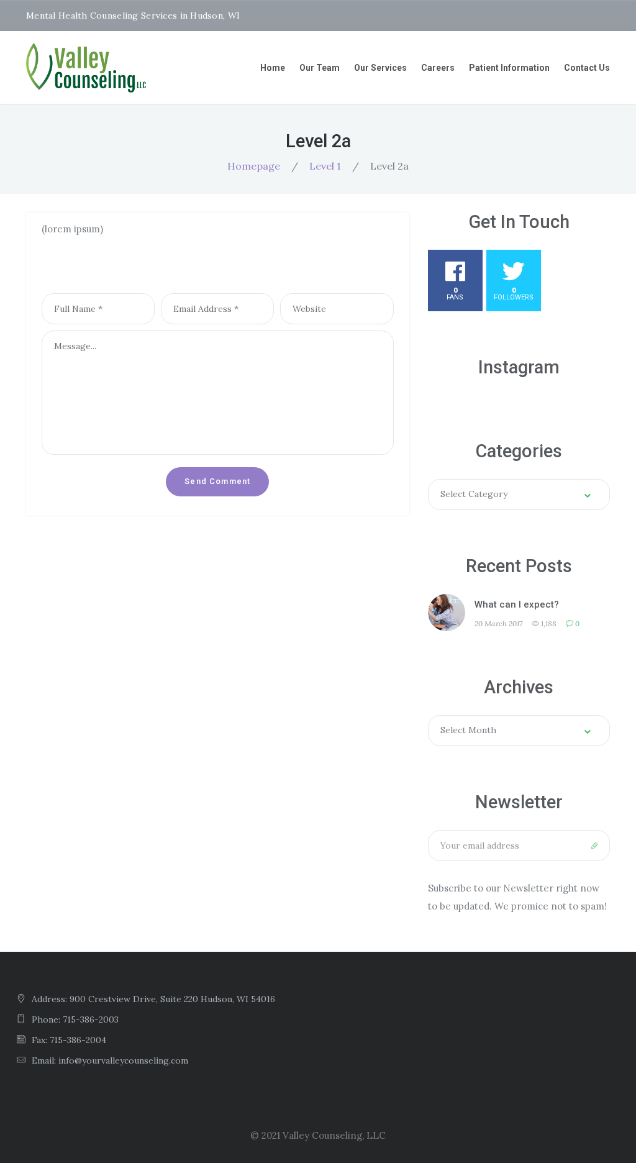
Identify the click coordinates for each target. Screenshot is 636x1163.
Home (272, 68)
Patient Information (509, 68)
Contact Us (587, 68)
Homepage (253, 166)
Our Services (380, 68)
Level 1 (325, 166)
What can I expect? (517, 604)
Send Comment (217, 481)
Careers (438, 68)
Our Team (319, 68)
